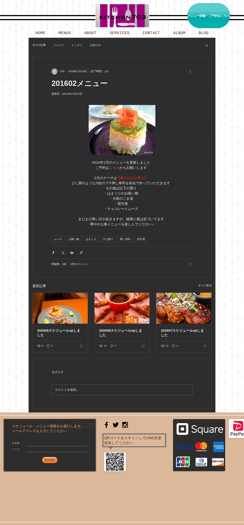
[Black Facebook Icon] (106, 425)
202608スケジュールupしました (120, 333)
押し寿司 (125, 239)
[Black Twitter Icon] (116, 425)
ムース (58, 239)
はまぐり (91, 239)
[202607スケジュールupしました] (183, 308)
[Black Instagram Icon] (125, 425)
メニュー (58, 45)
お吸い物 (73, 239)
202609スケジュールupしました (58, 333)
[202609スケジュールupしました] (60, 308)
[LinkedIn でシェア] (72, 252)
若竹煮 (141, 239)
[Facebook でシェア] (53, 252)
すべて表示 (205, 285)
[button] (207, 45)
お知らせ (95, 45)
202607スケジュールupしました (182, 333)
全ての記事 (39, 45)
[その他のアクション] (190, 71)
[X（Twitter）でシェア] (62, 252)
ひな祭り (108, 239)
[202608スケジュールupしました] (122, 308)
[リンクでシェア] (81, 252)
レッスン (77, 45)
